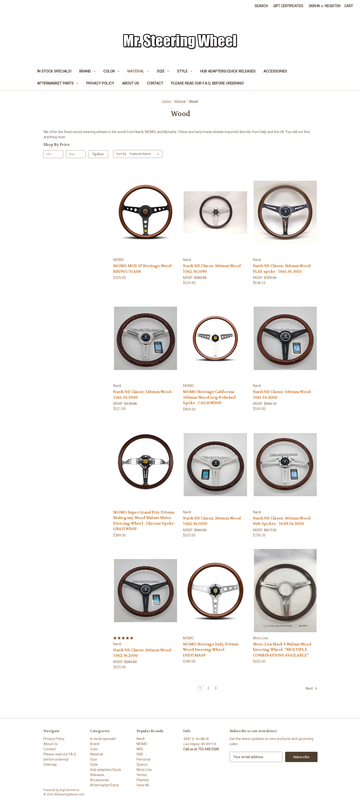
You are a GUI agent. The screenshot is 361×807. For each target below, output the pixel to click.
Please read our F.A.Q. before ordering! (207, 83)
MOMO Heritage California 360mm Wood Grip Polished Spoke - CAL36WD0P (209, 397)
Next (310, 688)
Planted (143, 780)
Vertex (142, 775)
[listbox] (145, 154)
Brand (85, 71)
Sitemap (50, 764)
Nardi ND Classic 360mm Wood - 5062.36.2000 (143, 653)
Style (182, 71)
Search (261, 6)
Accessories (275, 71)
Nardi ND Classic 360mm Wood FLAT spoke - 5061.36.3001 (282, 268)
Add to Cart (145, 221)
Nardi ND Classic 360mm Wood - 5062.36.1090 (213, 268)
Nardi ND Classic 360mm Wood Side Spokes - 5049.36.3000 (282, 521)
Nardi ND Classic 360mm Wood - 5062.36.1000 (213, 521)
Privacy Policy (100, 83)
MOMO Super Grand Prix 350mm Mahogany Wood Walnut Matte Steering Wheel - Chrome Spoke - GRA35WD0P (144, 521)
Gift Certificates (288, 6)
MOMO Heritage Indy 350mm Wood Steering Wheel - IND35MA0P (210, 650)
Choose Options (285, 599)
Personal (143, 759)
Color (109, 71)
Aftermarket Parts (55, 83)
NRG (140, 749)
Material (135, 71)
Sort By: (121, 154)
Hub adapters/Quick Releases (228, 71)
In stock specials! (54, 71)
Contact (155, 83)
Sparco (142, 764)
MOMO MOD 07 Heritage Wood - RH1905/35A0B (143, 268)
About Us (130, 83)
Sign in (314, 6)
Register (333, 6)
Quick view (144, 203)
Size (161, 71)
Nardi (141, 739)
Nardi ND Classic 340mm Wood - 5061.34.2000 (283, 394)
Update (98, 154)
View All (143, 785)
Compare (144, 212)
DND (140, 754)
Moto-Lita (144, 770)
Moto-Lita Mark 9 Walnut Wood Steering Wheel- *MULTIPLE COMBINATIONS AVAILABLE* (282, 650)
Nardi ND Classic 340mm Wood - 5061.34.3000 (143, 394)
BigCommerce (69, 790)
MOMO (142, 744)
